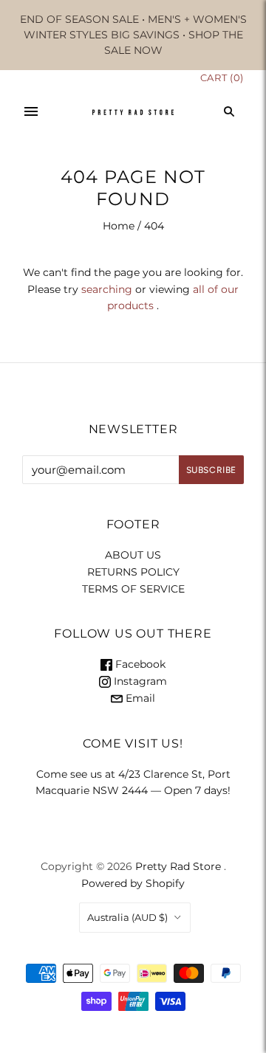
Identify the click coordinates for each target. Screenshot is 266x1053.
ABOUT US (133, 555)
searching (106, 289)
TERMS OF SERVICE (133, 588)
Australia (127, 917)
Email (139, 698)
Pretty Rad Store (178, 866)
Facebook (139, 664)
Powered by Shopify (133, 883)
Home (118, 225)
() (222, 77)
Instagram (139, 681)
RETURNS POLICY (133, 572)
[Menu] (31, 111)
